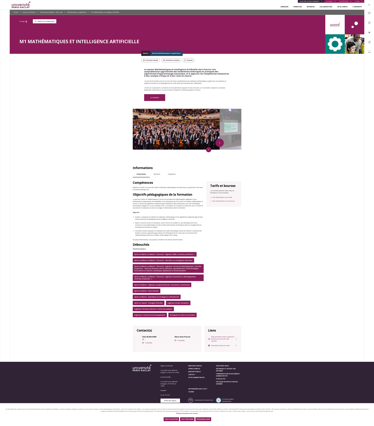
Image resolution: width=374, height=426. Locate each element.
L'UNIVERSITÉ (357, 7)
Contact (191, 374)
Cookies (191, 392)
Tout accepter (171, 419)
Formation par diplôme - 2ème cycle (51, 12)
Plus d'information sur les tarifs (222, 197)
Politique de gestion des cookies (187, 413)
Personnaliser (203, 419)
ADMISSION (284, 7)
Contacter (148, 343)
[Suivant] (219, 143)
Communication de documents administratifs (228, 375)
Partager (22, 21)
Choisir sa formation (28, 12)
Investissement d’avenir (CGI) (203, 400)
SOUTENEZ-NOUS (343, 1)
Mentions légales (195, 366)
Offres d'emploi (194, 369)
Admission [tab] (157, 174)
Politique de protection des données (227, 383)
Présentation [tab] (141, 174)
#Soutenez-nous (222, 366)
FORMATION (297, 7)
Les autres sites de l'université (309, 1)
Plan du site (220, 379)
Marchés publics (194, 371)
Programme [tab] (172, 174)
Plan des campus (170, 400)
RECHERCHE (311, 7)
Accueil (16, 12)
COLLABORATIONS (326, 7)
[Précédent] (208, 149)
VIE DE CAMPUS (342, 7)
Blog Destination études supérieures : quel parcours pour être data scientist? (223, 339)
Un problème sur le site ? (197, 389)
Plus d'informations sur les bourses (224, 201)
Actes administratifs (196, 377)
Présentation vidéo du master (220, 345)
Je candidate (154, 97)
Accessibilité (329, 1)
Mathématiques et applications (77, 12)
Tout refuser (187, 419)
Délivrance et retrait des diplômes (226, 370)
